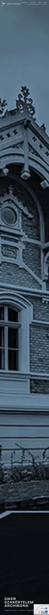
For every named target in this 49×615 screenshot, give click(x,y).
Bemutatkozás (25, 2)
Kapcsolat (45, 4)
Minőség (45, 2)
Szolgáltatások (33, 2)
